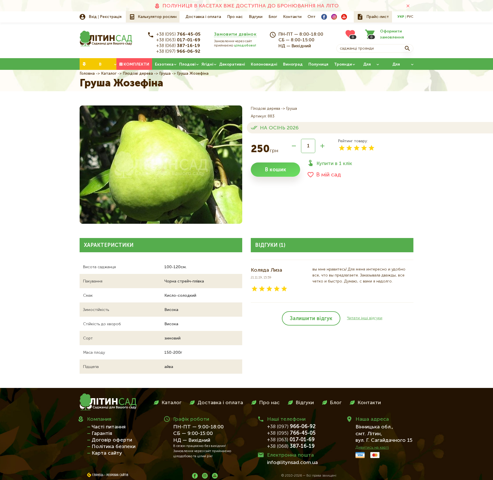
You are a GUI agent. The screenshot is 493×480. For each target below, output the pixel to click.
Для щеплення (396, 66)
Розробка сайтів (117, 475)
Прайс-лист (377, 17)
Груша (165, 74)
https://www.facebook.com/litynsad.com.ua (324, 17)
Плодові (187, 64)
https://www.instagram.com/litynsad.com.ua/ (334, 17)
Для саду (367, 66)
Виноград (293, 64)
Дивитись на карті (372, 448)
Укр (400, 17)
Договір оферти (112, 440)
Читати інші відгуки (364, 318)
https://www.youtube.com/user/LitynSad (344, 17)
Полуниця (318, 64)
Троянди (343, 64)
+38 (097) (178, 51)
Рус (410, 17)
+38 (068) (178, 46)
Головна (87, 74)
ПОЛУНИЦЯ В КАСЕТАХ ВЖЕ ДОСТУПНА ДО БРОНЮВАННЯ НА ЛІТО (250, 6)
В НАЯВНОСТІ (100, 66)
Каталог (108, 74)
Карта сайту (107, 453)
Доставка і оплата (203, 17)
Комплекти (136, 64)
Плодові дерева (138, 74)
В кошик (275, 169)
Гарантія (102, 433)
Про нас (235, 17)
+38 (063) (178, 40)
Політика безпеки (114, 446)
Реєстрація (111, 17)
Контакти (292, 17)
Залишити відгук (311, 318)
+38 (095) (178, 34)
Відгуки (255, 17)
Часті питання (109, 427)
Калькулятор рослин (157, 17)
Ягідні (207, 64)
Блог (272, 17)
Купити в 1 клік (334, 163)
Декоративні (232, 64)
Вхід (93, 17)
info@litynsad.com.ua (292, 462)
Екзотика (164, 64)
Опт (312, 17)
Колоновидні (264, 64)
